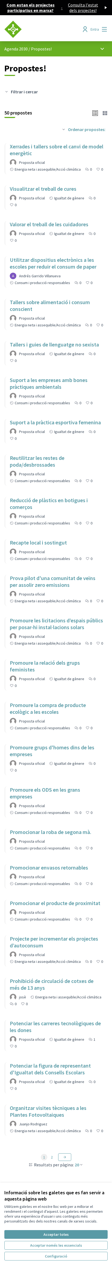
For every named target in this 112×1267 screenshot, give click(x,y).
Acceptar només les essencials (56, 1245)
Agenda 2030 (16, 49)
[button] (95, 113)
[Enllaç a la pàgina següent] (64, 1157)
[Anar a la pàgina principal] (42, 29)
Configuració (56, 1256)
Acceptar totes (56, 1234)
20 (77, 1164)
